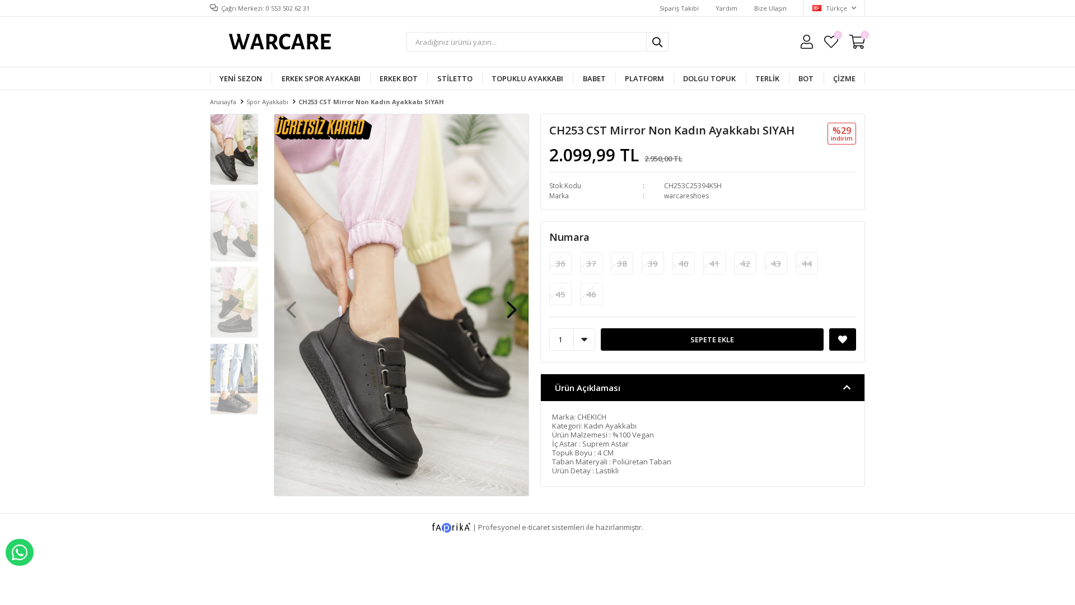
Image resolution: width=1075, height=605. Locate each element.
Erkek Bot (399, 78)
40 (684, 263)
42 (745, 263)
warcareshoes (686, 196)
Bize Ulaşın (770, 8)
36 (560, 263)
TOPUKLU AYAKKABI (527, 78)
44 (807, 263)
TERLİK (767, 78)
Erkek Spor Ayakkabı (321, 78)
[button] (512, 304)
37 (591, 263)
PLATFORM (644, 78)
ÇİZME (844, 78)
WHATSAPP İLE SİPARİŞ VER (20, 552)
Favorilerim (837, 37)
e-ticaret (536, 527)
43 (776, 263)
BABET (594, 78)
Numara (569, 237)
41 (714, 263)
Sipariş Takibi (679, 8)
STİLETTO (455, 78)
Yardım (726, 8)
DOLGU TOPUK (709, 78)
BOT (806, 78)
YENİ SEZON (240, 78)
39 (653, 263)
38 (622, 263)
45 (560, 294)
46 (591, 294)
